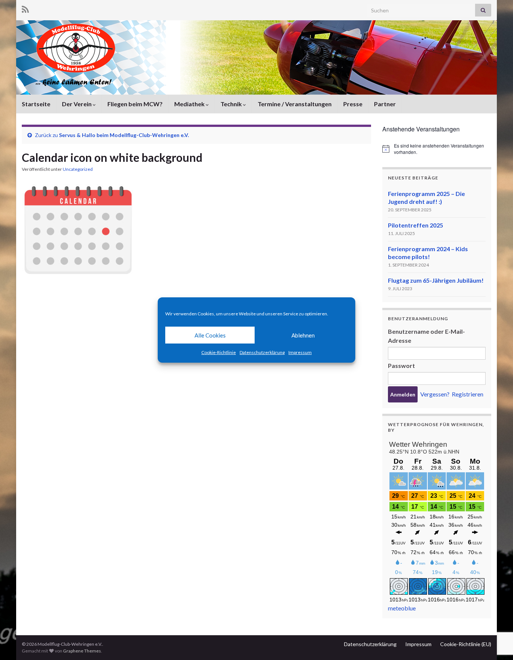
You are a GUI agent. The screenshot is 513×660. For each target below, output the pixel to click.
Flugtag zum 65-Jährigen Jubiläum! (436, 280)
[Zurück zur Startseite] (256, 57)
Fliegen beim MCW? (135, 103)
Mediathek (190, 103)
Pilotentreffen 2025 (415, 225)
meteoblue (402, 608)
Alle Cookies (210, 335)
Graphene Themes (82, 651)
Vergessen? (435, 394)
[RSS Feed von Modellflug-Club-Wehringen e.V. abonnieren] (25, 8)
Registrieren (467, 394)
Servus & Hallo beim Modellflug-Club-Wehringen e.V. (124, 135)
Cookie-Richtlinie (218, 352)
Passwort (401, 365)
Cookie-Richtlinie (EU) (465, 644)
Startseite (36, 103)
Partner (385, 103)
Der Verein (77, 103)
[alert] (436, 149)
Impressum (300, 352)
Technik (231, 103)
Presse (352, 103)
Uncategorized (78, 169)
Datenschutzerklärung (262, 352)
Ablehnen (303, 335)
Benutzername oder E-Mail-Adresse (426, 336)
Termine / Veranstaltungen (295, 103)
